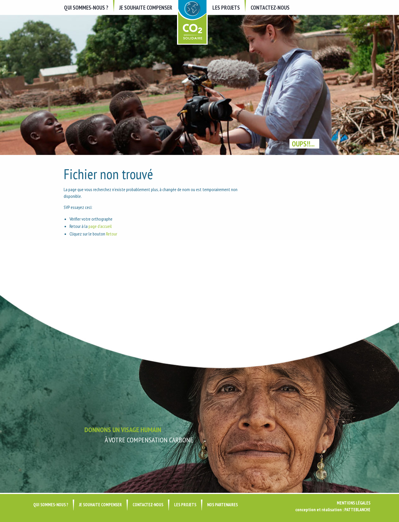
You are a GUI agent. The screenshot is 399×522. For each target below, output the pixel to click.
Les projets (226, 7)
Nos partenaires (222, 504)
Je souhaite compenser (145, 7)
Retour (111, 234)
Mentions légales (353, 503)
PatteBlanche (357, 509)
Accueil (192, 22)
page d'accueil (100, 226)
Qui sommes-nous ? (86, 7)
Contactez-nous (270, 7)
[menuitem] (87, 7)
